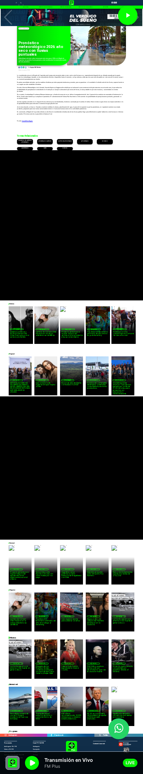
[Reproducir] (127, 15)
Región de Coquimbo (23, 28)
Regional (93, 380)
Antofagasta (119, 380)
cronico (105, 141)
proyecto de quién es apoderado (25, 141)
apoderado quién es (45, 141)
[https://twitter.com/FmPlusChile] (100, 735)
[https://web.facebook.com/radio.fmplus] (51, 735)
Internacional (16, 710)
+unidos (64, 148)
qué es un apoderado (65, 141)
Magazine (43, 329)
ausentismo (25, 148)
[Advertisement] (71, 221)
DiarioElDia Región (27, 121)
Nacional (68, 329)
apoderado (85, 141)
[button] (8, 17)
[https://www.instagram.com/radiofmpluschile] (5, 735)
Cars (45, 148)
